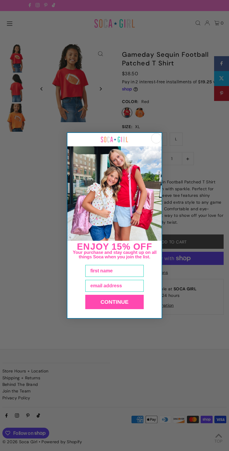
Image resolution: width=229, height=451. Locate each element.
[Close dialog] (156, 138)
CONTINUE (114, 302)
